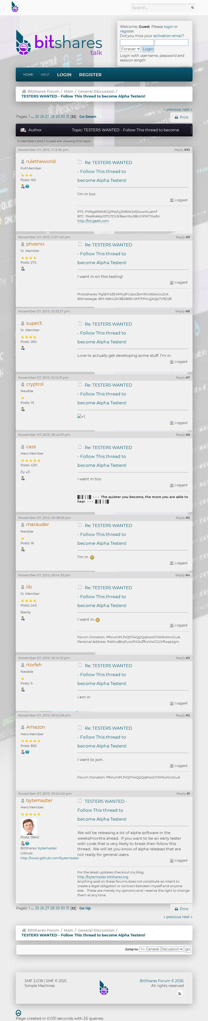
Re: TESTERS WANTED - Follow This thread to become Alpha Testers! (104, 171)
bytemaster (39, 800)
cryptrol (35, 384)
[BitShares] (27, 843)
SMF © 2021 (56, 981)
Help (45, 74)
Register (90, 74)
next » (187, 109)
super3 (34, 323)
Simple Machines (40, 985)
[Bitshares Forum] (27, 751)
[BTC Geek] (27, 186)
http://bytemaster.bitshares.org (102, 877)
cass (31, 447)
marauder (37, 524)
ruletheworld (41, 161)
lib (29, 587)
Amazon (35, 727)
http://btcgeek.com (93, 221)
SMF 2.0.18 (34, 981)
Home (28, 74)
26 (42, 117)
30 (63, 117)
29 (58, 117)
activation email (167, 36)
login (168, 26)
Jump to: (131, 949)
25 (37, 117)
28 (52, 117)
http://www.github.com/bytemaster (50, 858)
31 (67, 117)
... (33, 117)
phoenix (35, 244)
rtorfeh (34, 665)
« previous (172, 109)
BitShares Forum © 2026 (162, 981)
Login (64, 74)
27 (47, 117)
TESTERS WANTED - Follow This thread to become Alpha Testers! (102, 810)
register (127, 31)
